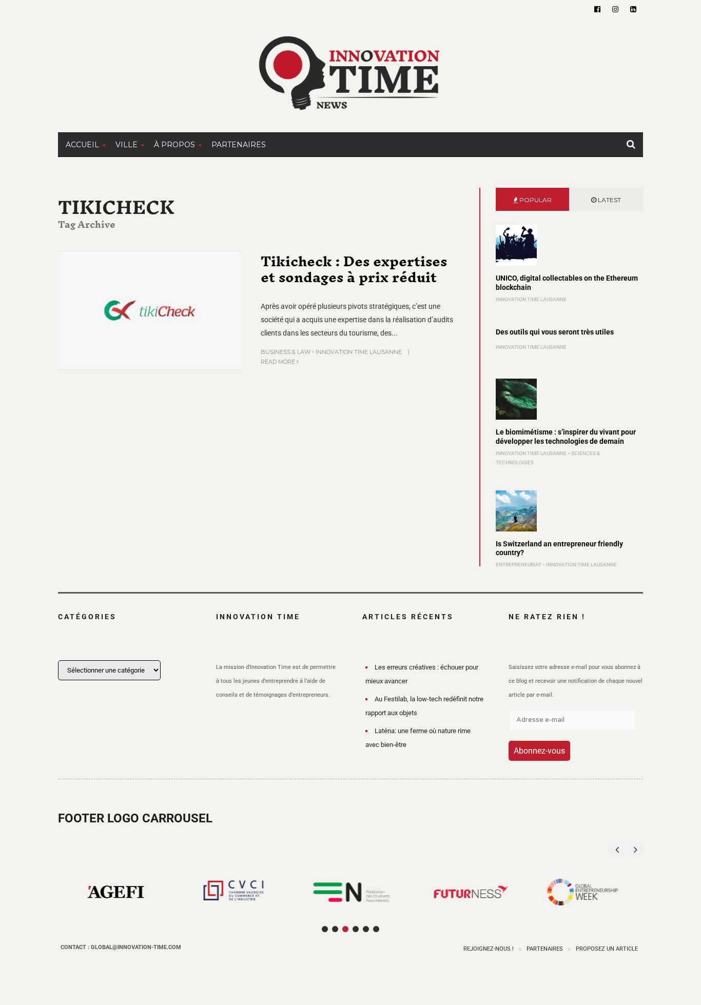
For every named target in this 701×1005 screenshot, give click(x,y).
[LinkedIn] (633, 9)
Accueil (82, 144)
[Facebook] (597, 9)
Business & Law (285, 352)
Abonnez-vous (539, 751)
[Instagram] (615, 9)
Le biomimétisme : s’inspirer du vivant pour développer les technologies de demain (566, 436)
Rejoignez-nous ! (488, 948)
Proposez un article (607, 948)
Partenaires (238, 144)
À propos (174, 144)
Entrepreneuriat (518, 564)
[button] (635, 849)
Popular (535, 200)
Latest (608, 200)
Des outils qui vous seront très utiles (555, 332)
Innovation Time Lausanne (359, 352)
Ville (126, 144)
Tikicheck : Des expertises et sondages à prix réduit (354, 269)
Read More (279, 361)
